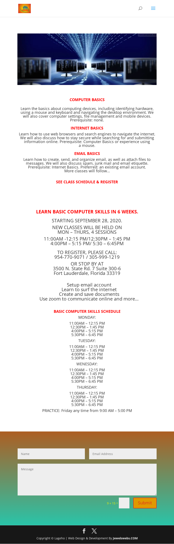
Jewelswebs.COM (125, 538)
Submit (145, 503)
